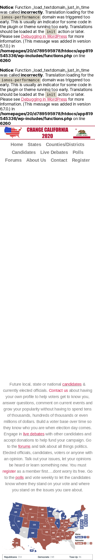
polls (19, 477)
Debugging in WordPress (44, 36)
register (9, 471)
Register (81, 160)
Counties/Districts (65, 144)
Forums (13, 160)
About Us (36, 160)
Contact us (58, 390)
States (34, 144)
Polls (78, 152)
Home (17, 144)
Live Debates (54, 152)
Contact (59, 160)
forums (24, 446)
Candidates (24, 152)
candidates (72, 384)
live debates (34, 434)
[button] (6, 263)
